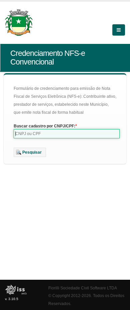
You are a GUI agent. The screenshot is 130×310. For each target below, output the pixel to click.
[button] (30, 152)
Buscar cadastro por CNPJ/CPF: (44, 126)
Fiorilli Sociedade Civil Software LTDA (82, 288)
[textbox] (67, 133)
